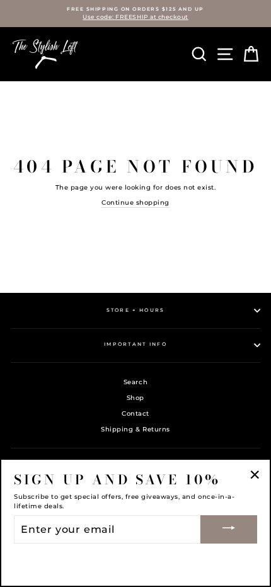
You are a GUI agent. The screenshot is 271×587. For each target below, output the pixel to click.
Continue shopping (135, 202)
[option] (135, 13)
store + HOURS (136, 310)
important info (135, 344)
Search (135, 382)
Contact (135, 413)
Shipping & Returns (135, 429)
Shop (135, 398)
